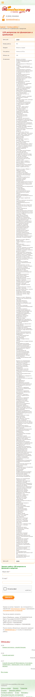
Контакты (24, 692)
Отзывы (4, 690)
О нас (17, 692)
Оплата (15, 688)
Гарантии (23, 688)
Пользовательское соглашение (12, 695)
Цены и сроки (6, 688)
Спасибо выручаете (8, 655)
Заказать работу (15, 690)
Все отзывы (4, 672)
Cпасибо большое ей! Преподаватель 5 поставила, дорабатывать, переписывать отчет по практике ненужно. (17, 664)
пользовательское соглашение (12, 610)
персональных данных (18, 608)
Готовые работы (12, 27)
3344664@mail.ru (13, 20)
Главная (2, 27)
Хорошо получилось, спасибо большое (14, 647)
